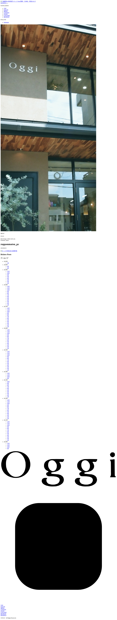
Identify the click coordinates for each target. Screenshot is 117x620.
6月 (8, 266)
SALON (6, 9)
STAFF (6, 14)
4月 (8, 268)
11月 (8, 271)
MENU (6, 11)
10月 (8, 273)
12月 (8, 286)
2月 (8, 281)
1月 (8, 283)
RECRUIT (6, 17)
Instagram (6, 22)
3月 (8, 279)
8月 (8, 293)
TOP (5, 8)
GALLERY (7, 15)
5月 (8, 276)
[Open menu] (7, 3)
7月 (8, 263)
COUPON (6, 12)
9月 (8, 291)
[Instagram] (58, 603)
